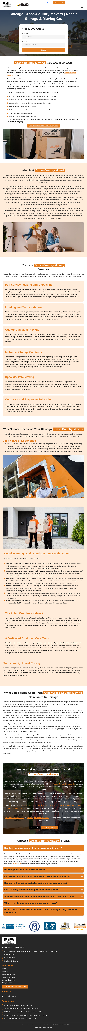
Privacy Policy (38, 1027)
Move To (25, 41)
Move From (25, 33)
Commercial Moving (8, 980)
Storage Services (7, 983)
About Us (5, 971)
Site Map (49, 1027)
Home (4, 969)
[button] (47, 2)
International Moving (8, 977)
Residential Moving (8, 974)
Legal (44, 1027)
